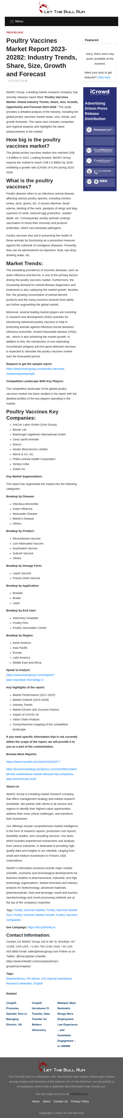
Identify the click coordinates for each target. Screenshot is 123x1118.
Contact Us (60, 1101)
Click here (104, 77)
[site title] (61, 1065)
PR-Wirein (33, 978)
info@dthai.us (79, 1094)
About (46, 1101)
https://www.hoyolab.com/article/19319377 (33, 761)
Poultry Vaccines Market (29, 910)
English (38, 983)
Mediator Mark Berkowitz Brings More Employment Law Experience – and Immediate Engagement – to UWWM (67, 1025)
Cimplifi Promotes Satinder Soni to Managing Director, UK (16, 1014)
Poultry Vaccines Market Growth (33, 915)
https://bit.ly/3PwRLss (41, 927)
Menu (19, 21)
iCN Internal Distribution (56, 978)
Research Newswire (19, 983)
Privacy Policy (80, 1101)
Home (36, 1101)
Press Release (14, 32)
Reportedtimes (15, 978)
